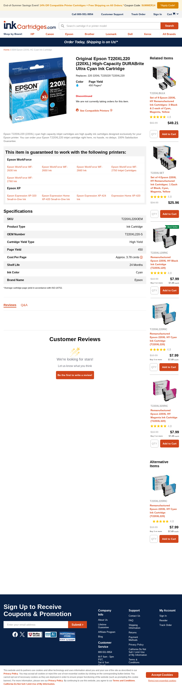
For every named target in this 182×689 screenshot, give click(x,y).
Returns (133, 632)
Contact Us (134, 615)
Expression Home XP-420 (125, 195)
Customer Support (112, 14)
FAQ (131, 620)
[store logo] (30, 25)
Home (7, 50)
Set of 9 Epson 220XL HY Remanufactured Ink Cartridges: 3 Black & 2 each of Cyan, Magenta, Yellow (163, 104)
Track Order (138, 14)
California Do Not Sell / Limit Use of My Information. (29, 684)
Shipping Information (134, 626)
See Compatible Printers (94, 110)
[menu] (91, 34)
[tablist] (75, 307)
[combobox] (118, 25)
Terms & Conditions (134, 661)
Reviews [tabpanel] (10, 305)
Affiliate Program (106, 632)
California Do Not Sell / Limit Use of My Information (138, 652)
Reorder (163, 620)
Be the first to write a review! (75, 375)
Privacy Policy (136, 644)
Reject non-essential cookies (162, 680)
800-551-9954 (85, 14)
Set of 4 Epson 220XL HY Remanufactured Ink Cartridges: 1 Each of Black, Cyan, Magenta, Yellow (164, 184)
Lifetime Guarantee (103, 626)
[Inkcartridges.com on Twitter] (22, 636)
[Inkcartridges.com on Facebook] (15, 636)
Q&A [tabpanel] (24, 305)
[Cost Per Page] (141, 257)
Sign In (157, 14)
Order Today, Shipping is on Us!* (91, 42)
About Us (103, 620)
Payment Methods (133, 638)
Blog (100, 636)
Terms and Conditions (124, 680)
